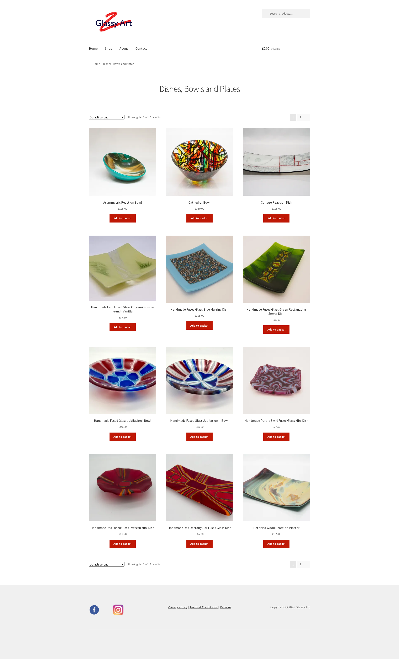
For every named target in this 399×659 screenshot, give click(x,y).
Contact (141, 48)
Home (93, 48)
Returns (225, 607)
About (123, 48)
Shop (108, 48)
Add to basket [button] (122, 218)
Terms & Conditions (204, 607)
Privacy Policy (177, 607)
